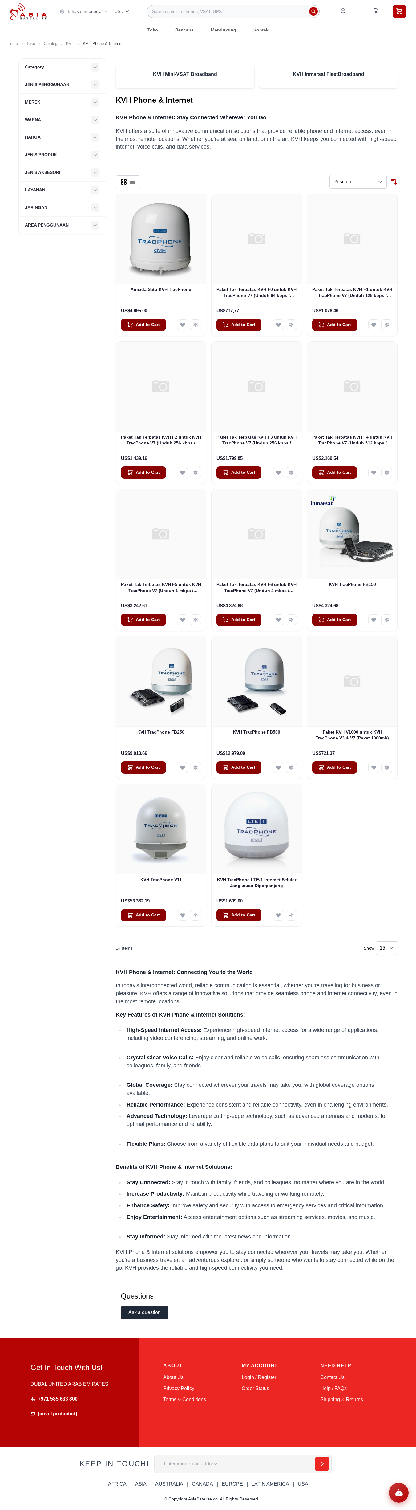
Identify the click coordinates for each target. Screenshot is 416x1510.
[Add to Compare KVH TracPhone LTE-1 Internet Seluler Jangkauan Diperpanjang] (291, 915)
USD (119, 11)
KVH (70, 43)
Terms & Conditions (184, 1399)
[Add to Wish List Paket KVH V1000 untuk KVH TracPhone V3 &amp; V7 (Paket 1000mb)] (373, 767)
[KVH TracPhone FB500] (257, 681)
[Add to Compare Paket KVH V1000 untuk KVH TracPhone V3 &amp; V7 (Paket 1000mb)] (386, 767)
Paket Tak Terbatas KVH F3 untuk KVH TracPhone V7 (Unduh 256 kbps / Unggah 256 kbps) (256, 440)
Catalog (50, 43)
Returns (354, 1399)
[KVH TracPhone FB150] (352, 534)
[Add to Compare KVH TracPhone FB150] (386, 619)
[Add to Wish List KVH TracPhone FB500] (278, 767)
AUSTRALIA (169, 1484)
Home (12, 43)
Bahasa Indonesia (84, 11)
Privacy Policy (178, 1388)
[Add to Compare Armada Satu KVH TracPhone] (195, 324)
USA (303, 1484)
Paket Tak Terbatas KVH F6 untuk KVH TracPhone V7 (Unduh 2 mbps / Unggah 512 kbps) (256, 588)
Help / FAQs (333, 1388)
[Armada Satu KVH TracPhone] (161, 239)
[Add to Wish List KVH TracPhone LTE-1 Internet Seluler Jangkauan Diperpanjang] (278, 915)
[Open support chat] (399, 1493)
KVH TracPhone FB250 (160, 732)
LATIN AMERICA (270, 1484)
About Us (173, 1377)
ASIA (141, 1484)
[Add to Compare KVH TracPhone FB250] (195, 767)
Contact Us (332, 1377)
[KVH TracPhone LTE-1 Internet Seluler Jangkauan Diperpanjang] (257, 829)
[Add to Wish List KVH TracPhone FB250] (182, 767)
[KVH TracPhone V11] (161, 829)
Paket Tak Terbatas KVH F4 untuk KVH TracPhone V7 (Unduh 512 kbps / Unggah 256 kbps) (352, 440)
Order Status (255, 1388)
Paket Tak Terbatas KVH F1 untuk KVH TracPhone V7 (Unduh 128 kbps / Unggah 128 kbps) (352, 293)
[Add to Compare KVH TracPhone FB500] (291, 767)
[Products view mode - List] (132, 182)
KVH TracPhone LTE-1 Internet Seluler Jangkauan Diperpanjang (256, 882)
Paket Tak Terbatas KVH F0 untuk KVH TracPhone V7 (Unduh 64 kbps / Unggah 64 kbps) (256, 293)
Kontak (261, 29)
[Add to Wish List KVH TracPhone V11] (182, 915)
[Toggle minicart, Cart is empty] (399, 11)
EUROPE (232, 1484)
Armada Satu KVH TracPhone (161, 289)
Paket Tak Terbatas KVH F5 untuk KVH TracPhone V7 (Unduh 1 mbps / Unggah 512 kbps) (161, 588)
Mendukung (223, 29)
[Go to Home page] (28, 11)
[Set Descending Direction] (394, 182)
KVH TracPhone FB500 (256, 732)
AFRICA (117, 1484)
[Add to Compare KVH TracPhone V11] (195, 915)
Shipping (330, 1399)
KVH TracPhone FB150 (352, 584)
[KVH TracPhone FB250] (161, 681)
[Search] (313, 11)
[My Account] (343, 11)
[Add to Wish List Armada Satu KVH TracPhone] (182, 324)
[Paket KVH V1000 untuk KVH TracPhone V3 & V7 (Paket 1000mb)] (352, 681)
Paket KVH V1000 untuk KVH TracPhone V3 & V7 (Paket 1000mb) (352, 735)
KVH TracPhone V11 (161, 879)
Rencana (184, 29)
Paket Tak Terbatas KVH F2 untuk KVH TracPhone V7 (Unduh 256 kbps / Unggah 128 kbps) (161, 440)
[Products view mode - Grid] (123, 182)
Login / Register (259, 1377)
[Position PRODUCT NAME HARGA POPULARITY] (358, 182)
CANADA (202, 1484)
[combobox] (233, 11)
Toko (152, 29)
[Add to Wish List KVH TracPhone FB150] (373, 619)
